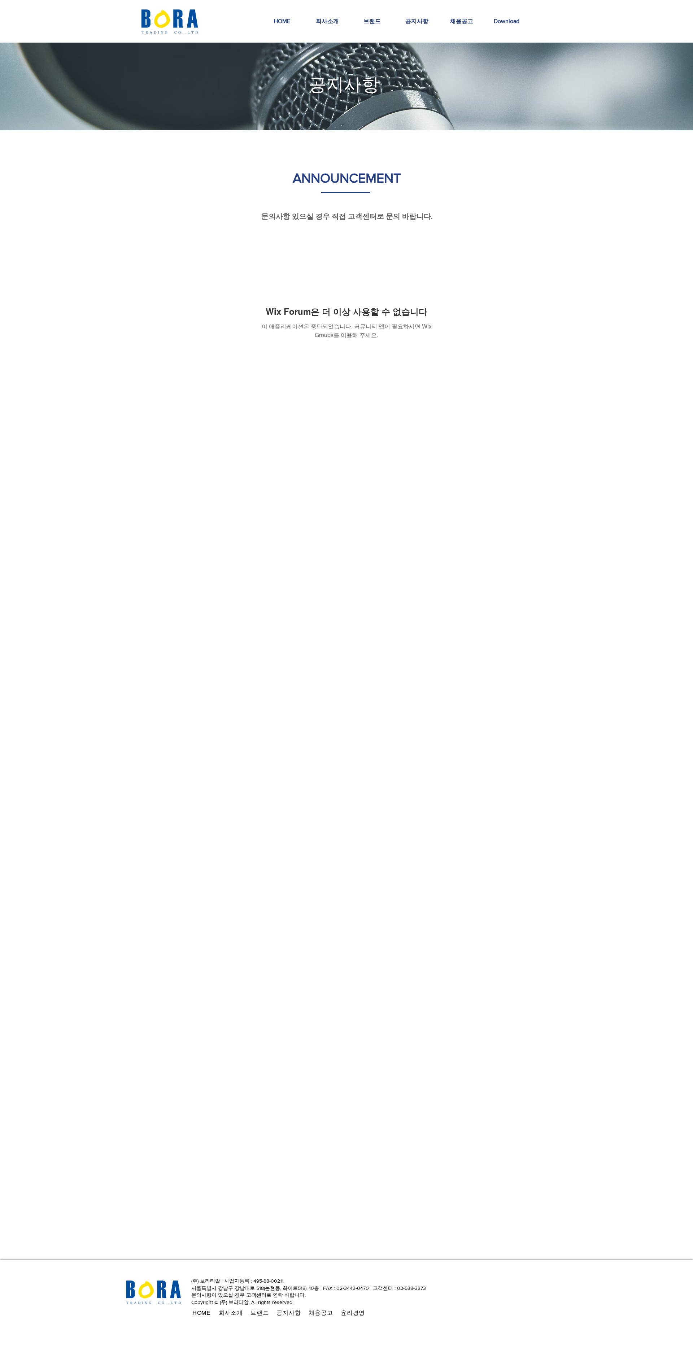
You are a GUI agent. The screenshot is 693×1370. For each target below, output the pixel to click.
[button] (506, 21)
